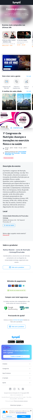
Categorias (5, 368)
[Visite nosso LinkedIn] (10, 389)
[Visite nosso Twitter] (19, 389)
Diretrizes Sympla (15, 405)
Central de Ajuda (18, 320)
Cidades (4, 364)
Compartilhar (18, 128)
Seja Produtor (6, 373)
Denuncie (6, 235)
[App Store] (11, 342)
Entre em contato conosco (21, 401)
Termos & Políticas (21, 412)
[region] (16, 414)
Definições (9, 416)
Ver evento (16, 19)
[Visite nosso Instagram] (14, 389)
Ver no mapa (10, 225)
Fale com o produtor (18, 267)
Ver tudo (29, 76)
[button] (5, 412)
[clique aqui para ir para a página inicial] (16, 2)
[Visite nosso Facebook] (23, 389)
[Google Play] (20, 342)
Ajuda (4, 382)
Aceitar (24, 416)
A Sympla (5, 378)
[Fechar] (31, 411)
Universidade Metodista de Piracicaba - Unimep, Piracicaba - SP (15, 153)
